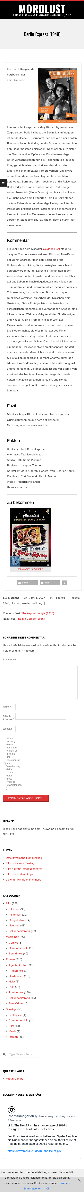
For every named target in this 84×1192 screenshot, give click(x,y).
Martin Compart (15, 1078)
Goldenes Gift (51, 248)
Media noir (12, 936)
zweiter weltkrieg (32, 603)
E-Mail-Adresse (8, 718)
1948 (6, 603)
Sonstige (11, 1009)
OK (48, 1188)
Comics (13, 942)
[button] (27, 582)
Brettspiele (15, 1015)
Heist (12, 981)
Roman (10, 959)
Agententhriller (18, 965)
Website (7, 728)
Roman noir (16, 992)
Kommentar (9, 661)
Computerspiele (18, 948)
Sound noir (15, 953)
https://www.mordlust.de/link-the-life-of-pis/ (35, 1151)
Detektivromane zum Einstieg (24, 857)
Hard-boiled (16, 976)
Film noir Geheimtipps (19, 874)
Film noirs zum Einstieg (20, 863)
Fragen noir (16, 970)
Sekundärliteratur (19, 930)
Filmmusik (15, 914)
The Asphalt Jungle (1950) (37, 613)
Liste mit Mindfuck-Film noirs (23, 879)
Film (8, 903)
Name (7, 706)
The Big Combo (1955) (30, 618)
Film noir (60, 597)
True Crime (16, 1003)
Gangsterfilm (17, 920)
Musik (12, 1031)
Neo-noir (14, 925)
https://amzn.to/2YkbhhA (30, 569)
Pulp (11, 987)
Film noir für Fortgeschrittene (24, 868)
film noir (15, 603)
